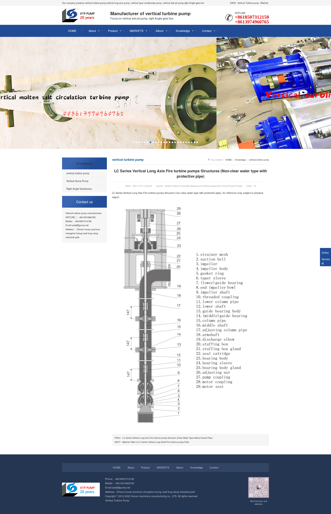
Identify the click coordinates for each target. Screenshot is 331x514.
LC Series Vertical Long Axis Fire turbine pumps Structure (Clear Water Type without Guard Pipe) (167, 437)
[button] (133, 142)
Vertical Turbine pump (248, 2)
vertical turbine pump (259, 159)
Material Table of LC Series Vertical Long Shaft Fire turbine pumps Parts (155, 441)
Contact (207, 31)
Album (160, 31)
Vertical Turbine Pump (117, 500)
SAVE (233, 2)
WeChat (264, 2)
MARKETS (136, 31)
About (92, 31)
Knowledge (183, 31)
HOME (72, 31)
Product (113, 31)
